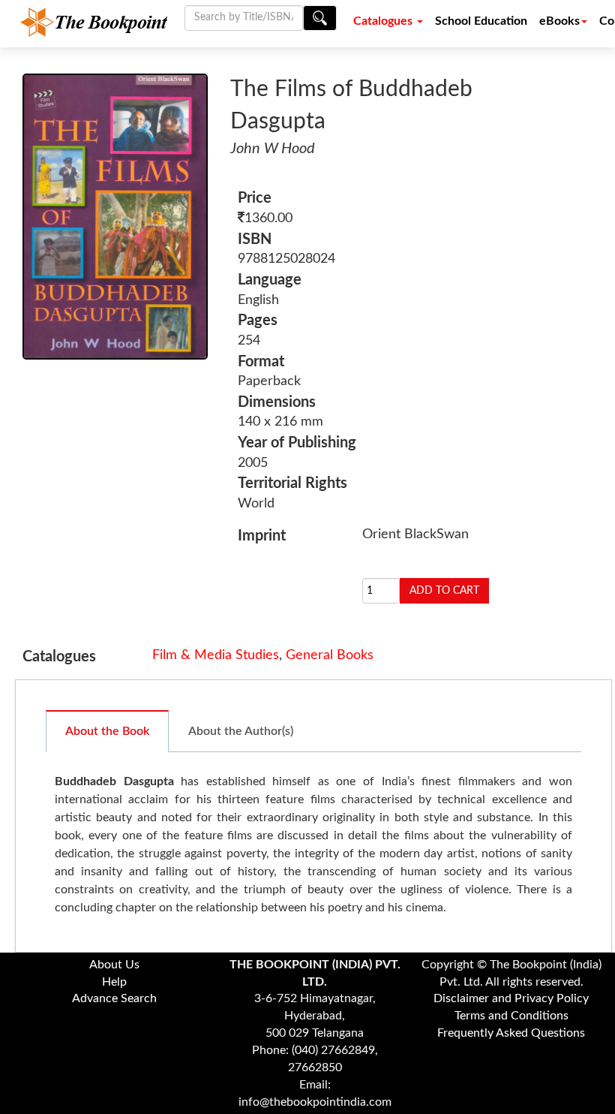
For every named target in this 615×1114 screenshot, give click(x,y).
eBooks (559, 21)
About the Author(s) (240, 731)
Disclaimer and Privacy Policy (511, 998)
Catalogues (384, 21)
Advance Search (114, 998)
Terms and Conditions (511, 1016)
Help (114, 982)
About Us (114, 965)
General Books (330, 655)
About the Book (107, 731)
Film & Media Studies (215, 655)
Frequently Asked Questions (511, 1033)
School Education (481, 21)
